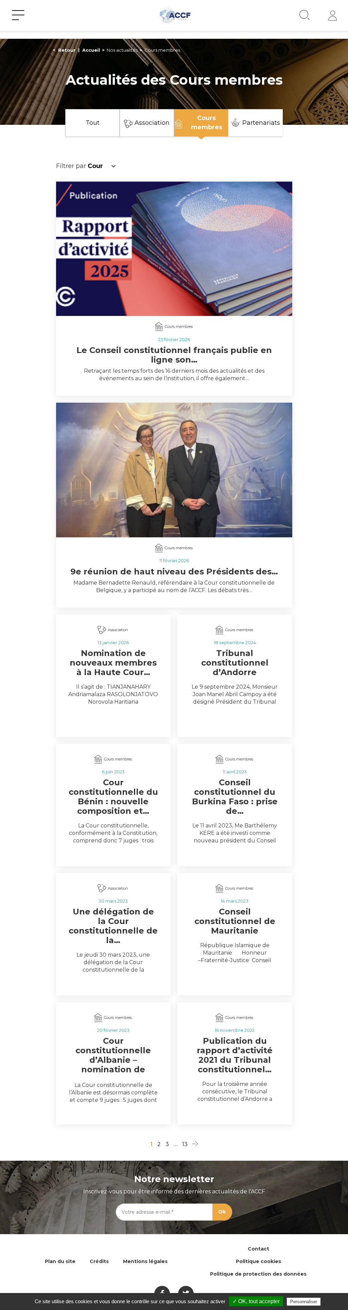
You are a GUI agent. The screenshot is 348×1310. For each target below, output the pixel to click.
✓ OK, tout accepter (256, 1301)
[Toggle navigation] (18, 15)
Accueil (91, 50)
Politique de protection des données (258, 1274)
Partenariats (261, 123)
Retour (66, 50)
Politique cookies (258, 1261)
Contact (258, 1249)
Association (152, 123)
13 (185, 1144)
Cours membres (206, 122)
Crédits (99, 1261)
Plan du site (60, 1261)
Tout (93, 123)
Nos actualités (122, 50)
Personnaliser (303, 1301)
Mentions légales (145, 1261)
